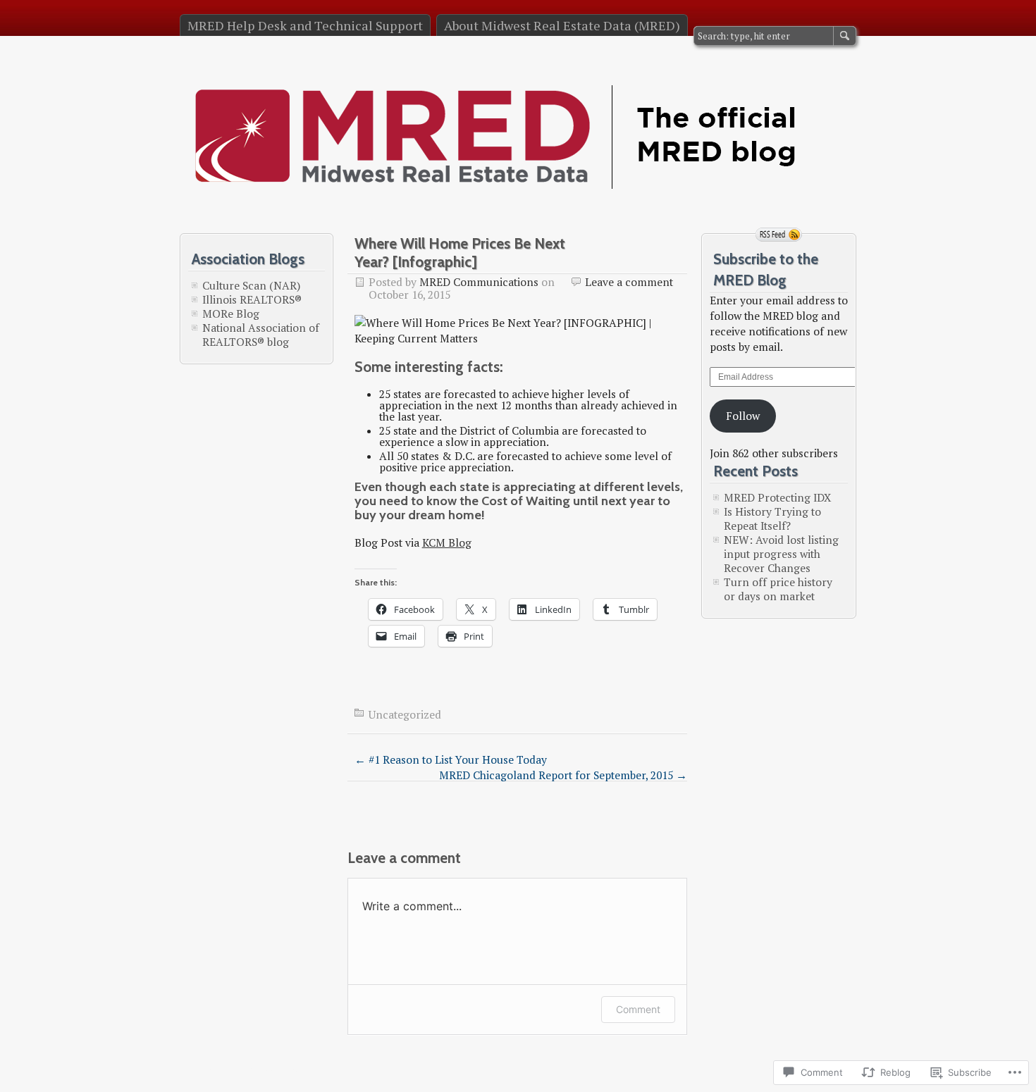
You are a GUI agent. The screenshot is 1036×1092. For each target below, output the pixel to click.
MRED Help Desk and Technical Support (305, 25)
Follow (743, 416)
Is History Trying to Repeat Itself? (772, 518)
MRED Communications (478, 282)
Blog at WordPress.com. (240, 1070)
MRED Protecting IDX (777, 497)
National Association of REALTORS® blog (260, 335)
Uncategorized (405, 714)
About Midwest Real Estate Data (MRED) (562, 25)
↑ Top (769, 1071)
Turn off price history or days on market (778, 589)
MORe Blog (230, 313)
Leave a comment (629, 282)
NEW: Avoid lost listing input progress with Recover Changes (781, 554)
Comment (638, 1009)
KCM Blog (446, 542)
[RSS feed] (779, 235)
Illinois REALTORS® (252, 299)
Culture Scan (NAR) (251, 285)
